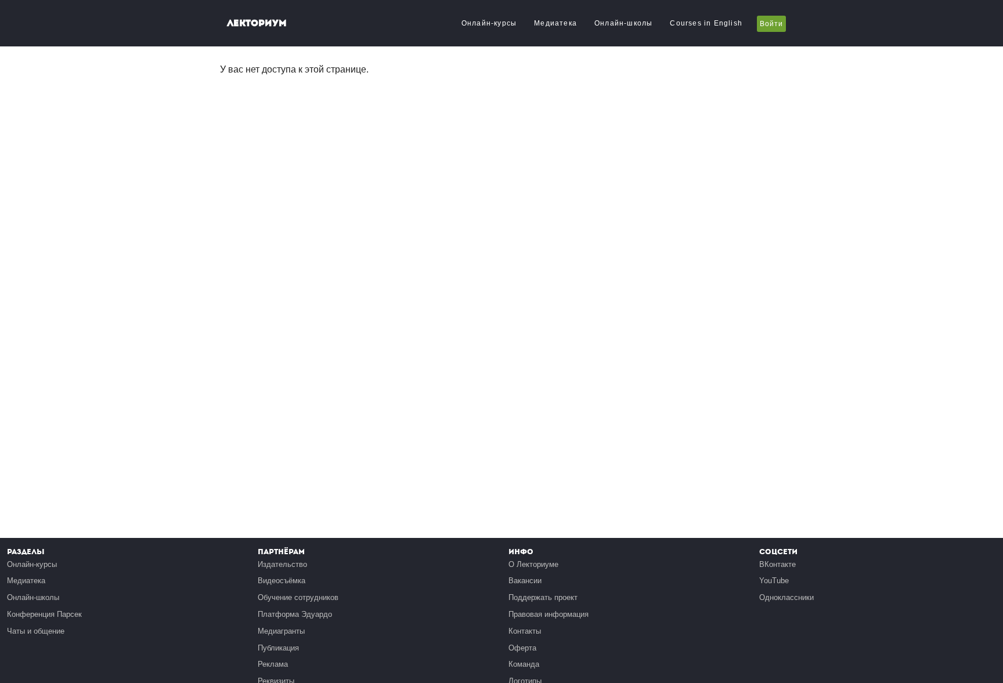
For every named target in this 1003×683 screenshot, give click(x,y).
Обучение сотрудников (298, 597)
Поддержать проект (543, 597)
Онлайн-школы (623, 23)
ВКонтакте (777, 564)
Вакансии (525, 580)
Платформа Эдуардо (295, 614)
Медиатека (555, 23)
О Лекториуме (533, 564)
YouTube (774, 580)
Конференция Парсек (44, 614)
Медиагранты (281, 631)
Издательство (282, 564)
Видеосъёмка (281, 580)
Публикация (278, 648)
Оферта (522, 648)
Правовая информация (548, 614)
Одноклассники (786, 597)
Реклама (273, 664)
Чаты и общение (35, 631)
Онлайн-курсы (489, 23)
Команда (523, 664)
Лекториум (257, 22)
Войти (771, 24)
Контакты (524, 631)
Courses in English (706, 23)
